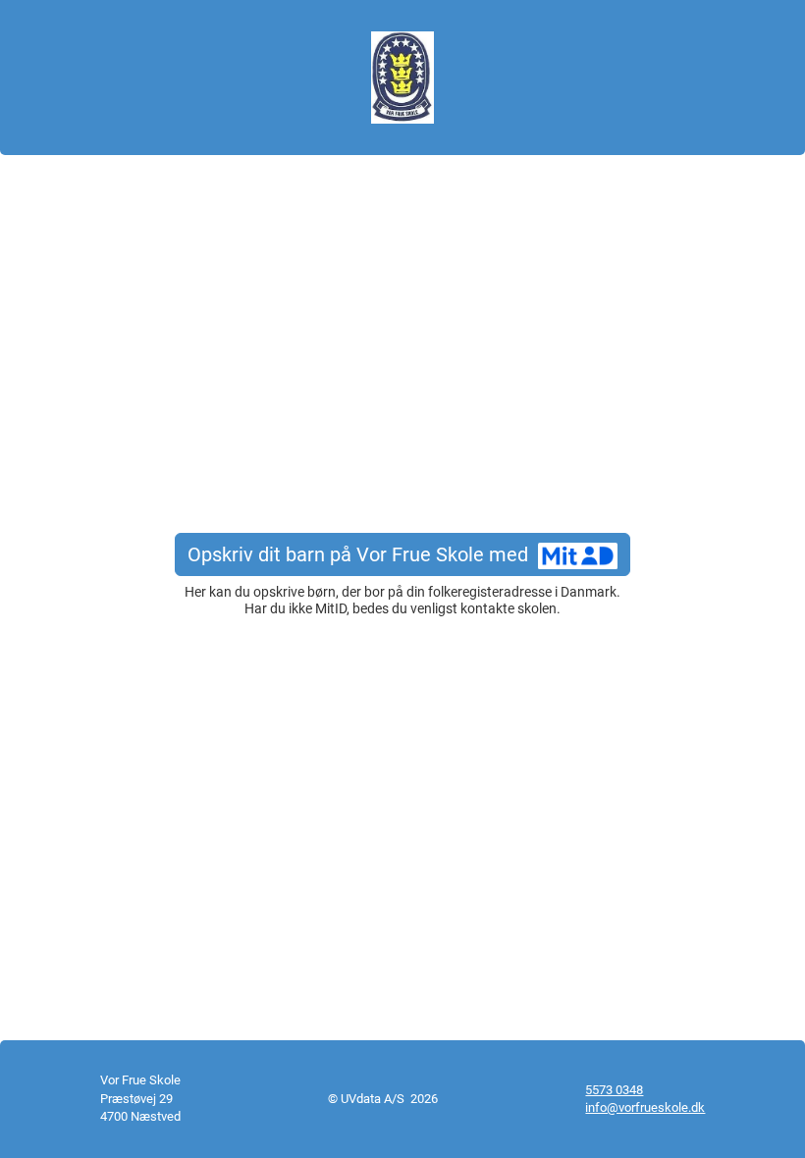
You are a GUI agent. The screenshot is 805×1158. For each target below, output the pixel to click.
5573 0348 (614, 1089)
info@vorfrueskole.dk (645, 1107)
